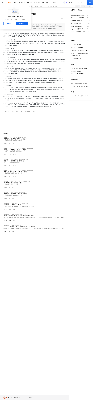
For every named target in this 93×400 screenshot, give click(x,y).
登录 (90, 2)
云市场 (35, 2)
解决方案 (23, 2)
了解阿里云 (47, 2)
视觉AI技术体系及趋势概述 (77, 47)
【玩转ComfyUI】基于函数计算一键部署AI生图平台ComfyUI (80, 86)
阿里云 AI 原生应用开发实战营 (77, 73)
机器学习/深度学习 (27, 111)
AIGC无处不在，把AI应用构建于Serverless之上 (80, 50)
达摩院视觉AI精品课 (75, 55)
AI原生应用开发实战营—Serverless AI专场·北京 (80, 71)
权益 (28, 2)
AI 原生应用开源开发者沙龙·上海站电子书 (80, 68)
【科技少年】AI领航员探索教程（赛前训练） (80, 53)
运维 (21, 225)
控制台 (81, 2)
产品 (19, 2)
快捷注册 (9, 23)
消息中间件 (17, 203)
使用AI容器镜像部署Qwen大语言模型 (79, 83)
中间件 (24, 214)
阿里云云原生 (6, 203)
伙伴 (39, 2)
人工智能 (12, 111)
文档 (74, 2)
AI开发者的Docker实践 (76, 58)
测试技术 (34, 111)
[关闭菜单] (2, 2)
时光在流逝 (5, 159)
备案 (77, 2)
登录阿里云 (21, 23)
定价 (31, 2)
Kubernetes (25, 225)
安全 (21, 111)
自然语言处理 (30, 148)
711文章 (30, 397)
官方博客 (36, 6)
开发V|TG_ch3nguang (14, 397)
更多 (88, 40)
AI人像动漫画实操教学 (76, 44)
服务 (43, 2)
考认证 (40, 6)
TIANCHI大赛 (46, 6)
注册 (84, 2)
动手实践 (31, 6)
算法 (17, 111)
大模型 (14, 2)
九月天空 (5, 137)
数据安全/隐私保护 (22, 137)
